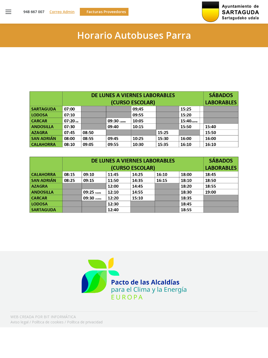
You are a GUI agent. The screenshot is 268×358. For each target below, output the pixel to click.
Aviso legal (19, 321)
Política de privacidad (85, 321)
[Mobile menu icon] (8, 12)
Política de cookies (48, 321)
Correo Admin (62, 11)
